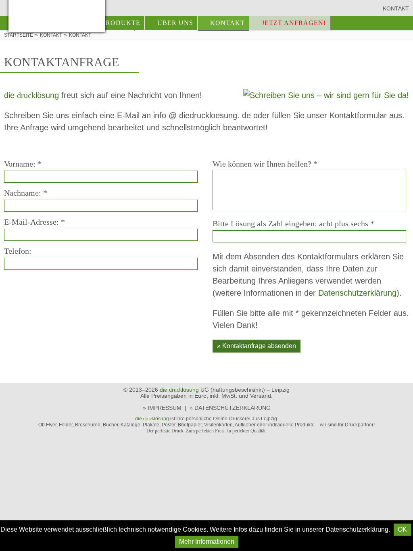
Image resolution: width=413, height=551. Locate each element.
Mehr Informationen (206, 541)
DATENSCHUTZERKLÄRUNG (232, 408)
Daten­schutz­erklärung (357, 292)
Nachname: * (25, 192)
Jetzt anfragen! (294, 22)
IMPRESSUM (164, 408)
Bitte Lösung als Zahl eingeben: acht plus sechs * (293, 223)
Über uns (175, 22)
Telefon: (17, 250)
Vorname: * (23, 163)
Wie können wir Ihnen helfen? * (265, 163)
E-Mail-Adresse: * (34, 221)
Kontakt (396, 8)
